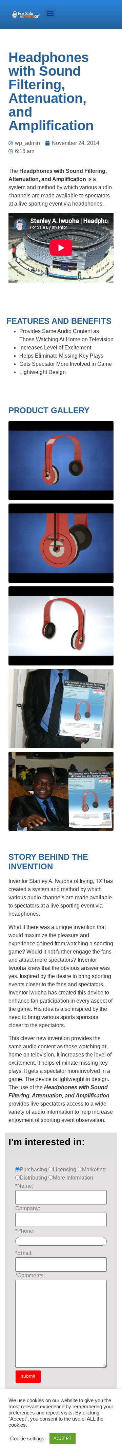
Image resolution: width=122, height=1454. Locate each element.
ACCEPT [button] (63, 1438)
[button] (50, 13)
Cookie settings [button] (27, 1438)
